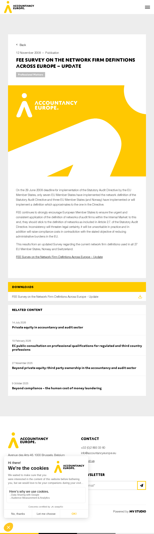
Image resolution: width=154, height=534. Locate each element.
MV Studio (137, 511)
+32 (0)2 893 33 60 (93, 447)
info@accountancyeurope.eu (98, 453)
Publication (52, 52)
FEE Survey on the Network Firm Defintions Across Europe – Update (59, 257)
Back (23, 45)
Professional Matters (30, 74)
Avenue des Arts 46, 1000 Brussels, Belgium (36, 455)
